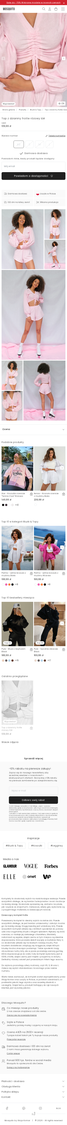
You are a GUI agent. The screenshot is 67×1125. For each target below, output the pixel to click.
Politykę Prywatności (34, 817)
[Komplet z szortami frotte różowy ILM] (54, 224)
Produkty (22, 110)
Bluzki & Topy (35, 110)
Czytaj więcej (13, 1053)
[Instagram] (40, 1108)
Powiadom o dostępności (31, 176)
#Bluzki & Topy (14, 845)
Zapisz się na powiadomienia (22, 1015)
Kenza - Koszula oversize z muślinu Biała (46, 494)
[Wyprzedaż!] (17, 702)
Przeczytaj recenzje (16, 1039)
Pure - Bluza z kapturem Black (14, 650)
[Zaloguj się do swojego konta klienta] (49, 8)
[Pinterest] (23, 1108)
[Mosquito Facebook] (7, 1108)
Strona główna (8, 110)
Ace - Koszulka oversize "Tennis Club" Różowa (13, 494)
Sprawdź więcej (33, 758)
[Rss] (58, 1108)
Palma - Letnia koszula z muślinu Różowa (46, 574)
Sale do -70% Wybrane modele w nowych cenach (34, 2)
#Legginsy (57, 845)
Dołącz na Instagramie (18, 1067)
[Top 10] (17, 623)
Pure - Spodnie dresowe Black (46, 650)
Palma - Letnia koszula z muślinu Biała (14, 574)
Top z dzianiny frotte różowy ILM (12, 728)
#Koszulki (36, 845)
